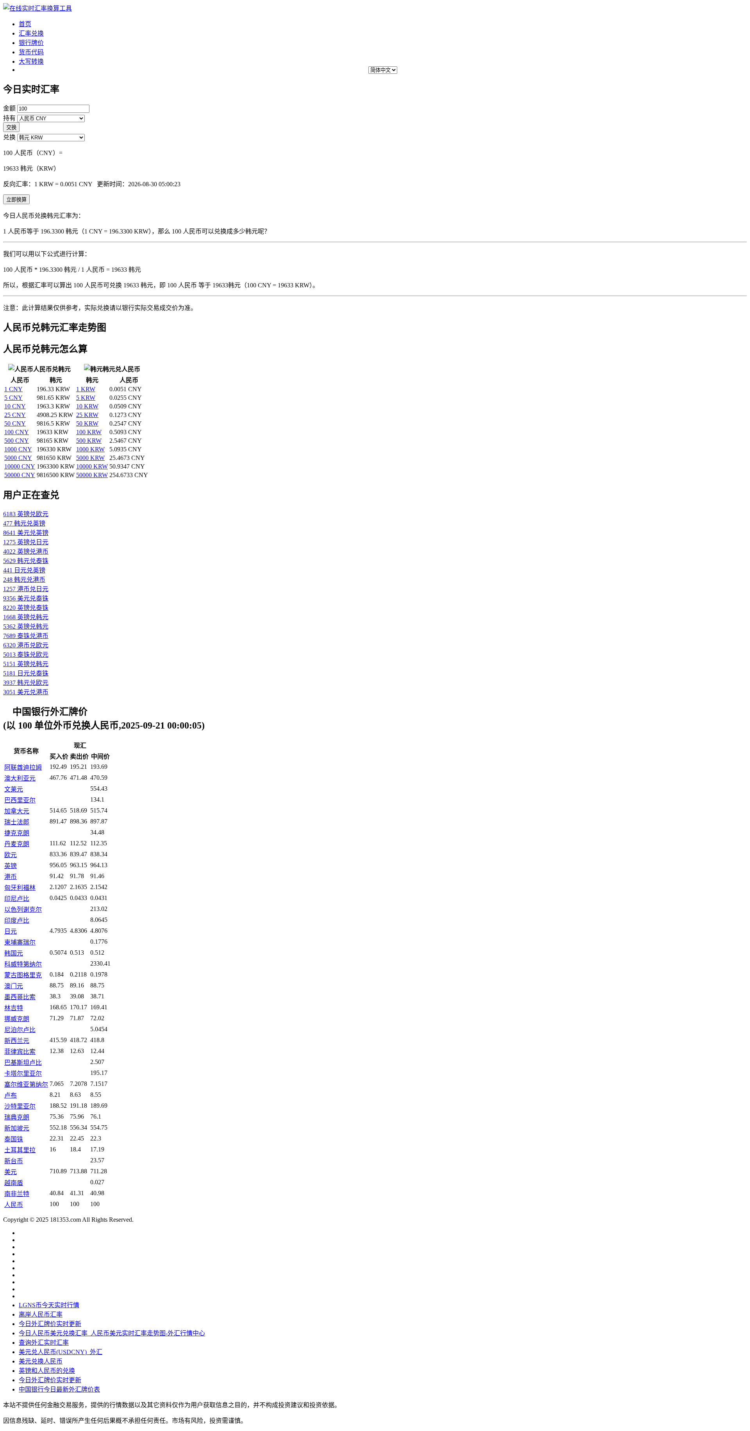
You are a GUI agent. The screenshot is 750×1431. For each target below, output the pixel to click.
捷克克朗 (16, 833)
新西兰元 (16, 1040)
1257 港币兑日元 (25, 589)
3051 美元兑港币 (25, 692)
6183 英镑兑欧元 (25, 514)
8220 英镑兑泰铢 (25, 607)
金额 (9, 108)
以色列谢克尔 (23, 909)
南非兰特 (16, 1193)
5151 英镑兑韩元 (25, 664)
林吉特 (13, 1008)
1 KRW (85, 389)
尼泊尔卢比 (20, 1029)
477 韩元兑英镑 (24, 523)
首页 (25, 24)
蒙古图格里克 (23, 975)
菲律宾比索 (20, 1051)
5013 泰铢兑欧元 (25, 654)
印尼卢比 (16, 898)
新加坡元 (16, 1128)
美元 (10, 1172)
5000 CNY (18, 457)
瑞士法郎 (16, 822)
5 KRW (85, 397)
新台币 (13, 1161)
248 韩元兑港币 (24, 579)
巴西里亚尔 (20, 800)
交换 (11, 127)
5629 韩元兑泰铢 (25, 561)
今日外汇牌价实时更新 (50, 1324)
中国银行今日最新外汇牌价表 (59, 1389)
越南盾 (13, 1183)
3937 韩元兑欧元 (25, 682)
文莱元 (13, 789)
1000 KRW (90, 449)
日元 (10, 931)
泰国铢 (13, 1139)
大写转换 (31, 61)
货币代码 (31, 52)
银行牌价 (31, 42)
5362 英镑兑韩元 (25, 626)
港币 (10, 876)
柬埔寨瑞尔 (20, 942)
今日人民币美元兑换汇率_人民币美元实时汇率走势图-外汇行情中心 (112, 1333)
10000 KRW (92, 466)
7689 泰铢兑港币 (25, 636)
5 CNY (13, 397)
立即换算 (16, 200)
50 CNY (15, 423)
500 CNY (16, 440)
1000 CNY (18, 449)
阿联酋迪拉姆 (23, 767)
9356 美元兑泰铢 (25, 598)
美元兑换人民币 (40, 1361)
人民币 (13, 1204)
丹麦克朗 (16, 844)
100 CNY (16, 432)
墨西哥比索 (20, 997)
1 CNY (13, 389)
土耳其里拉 (20, 1150)
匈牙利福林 (20, 887)
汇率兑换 (31, 33)
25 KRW (87, 415)
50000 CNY (19, 475)
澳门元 (13, 986)
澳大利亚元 (20, 778)
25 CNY (15, 415)
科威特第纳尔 (23, 964)
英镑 (10, 866)
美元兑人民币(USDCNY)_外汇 (60, 1352)
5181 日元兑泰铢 (25, 673)
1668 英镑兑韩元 (25, 617)
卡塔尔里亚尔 (23, 1073)
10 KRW (87, 406)
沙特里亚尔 (20, 1106)
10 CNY (15, 406)
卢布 (10, 1095)
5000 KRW (90, 457)
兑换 (9, 137)
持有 (9, 118)
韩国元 (13, 953)
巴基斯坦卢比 (23, 1062)
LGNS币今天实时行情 (49, 1305)
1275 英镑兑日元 (25, 542)
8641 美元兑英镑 (25, 532)
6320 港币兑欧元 (25, 645)
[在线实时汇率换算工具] (37, 8)
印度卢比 (16, 920)
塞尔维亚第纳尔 (26, 1084)
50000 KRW (92, 475)
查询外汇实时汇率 (44, 1342)
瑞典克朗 (16, 1117)
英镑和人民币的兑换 (47, 1370)
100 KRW (89, 432)
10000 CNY (19, 466)
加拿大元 (16, 811)
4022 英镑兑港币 (25, 551)
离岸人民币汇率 (40, 1314)
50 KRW (87, 423)
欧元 (10, 855)
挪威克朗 (16, 1019)
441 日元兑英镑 (24, 570)
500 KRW (89, 440)
